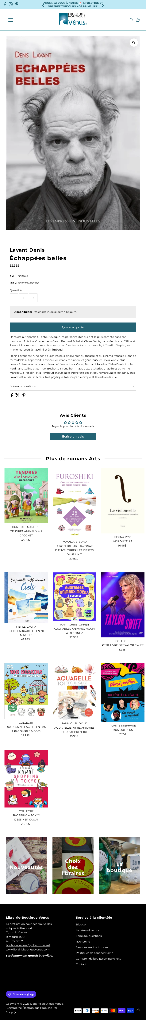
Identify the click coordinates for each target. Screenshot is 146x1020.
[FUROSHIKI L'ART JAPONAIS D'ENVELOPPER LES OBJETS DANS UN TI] (74, 503)
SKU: (13, 276)
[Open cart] (138, 20)
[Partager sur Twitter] (18, 396)
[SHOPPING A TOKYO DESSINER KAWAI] (26, 779)
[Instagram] (10, 4)
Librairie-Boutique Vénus (46, 1003)
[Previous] (43, 4)
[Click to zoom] (134, 42)
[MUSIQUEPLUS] (122, 692)
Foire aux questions (23, 386)
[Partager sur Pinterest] (23, 396)
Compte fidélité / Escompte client (98, 958)
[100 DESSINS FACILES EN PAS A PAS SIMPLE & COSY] (26, 691)
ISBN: (13, 283)
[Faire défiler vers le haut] (138, 1009)
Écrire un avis (73, 436)
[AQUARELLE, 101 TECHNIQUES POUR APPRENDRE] (74, 691)
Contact (81, 964)
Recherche (83, 941)
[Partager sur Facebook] (12, 396)
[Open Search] (131, 20)
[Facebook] (5, 4)
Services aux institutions (92, 947)
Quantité (15, 290)
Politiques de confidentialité (94, 953)
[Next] (102, 4)
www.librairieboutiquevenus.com (28, 949)
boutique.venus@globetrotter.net (28, 945)
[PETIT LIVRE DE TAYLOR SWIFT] (122, 604)
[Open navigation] (22, 20)
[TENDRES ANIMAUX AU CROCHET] (26, 495)
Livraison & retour (87, 930)
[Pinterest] (16, 4)
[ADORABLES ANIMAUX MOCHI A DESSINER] (74, 596)
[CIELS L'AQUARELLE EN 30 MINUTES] (26, 597)
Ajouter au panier (73, 327)
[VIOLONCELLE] (122, 500)
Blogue (81, 924)
